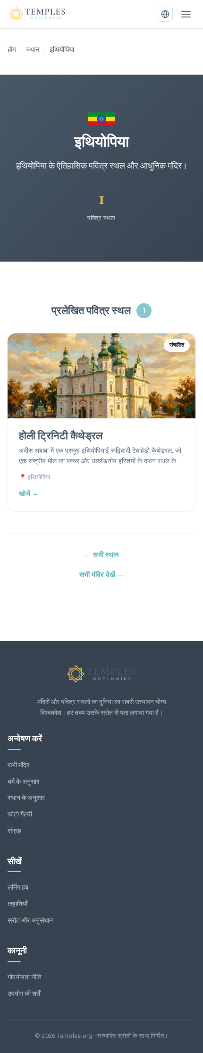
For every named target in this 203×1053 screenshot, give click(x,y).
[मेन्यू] (186, 14)
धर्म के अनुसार (23, 781)
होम (12, 49)
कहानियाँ (17, 904)
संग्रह (14, 830)
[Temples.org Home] (101, 674)
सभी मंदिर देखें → (101, 574)
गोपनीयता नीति (25, 977)
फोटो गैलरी (20, 814)
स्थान (33, 49)
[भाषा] (165, 14)
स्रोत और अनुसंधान (30, 920)
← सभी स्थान (101, 555)
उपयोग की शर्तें (24, 993)
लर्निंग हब (18, 887)
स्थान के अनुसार (26, 797)
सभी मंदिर (18, 765)
